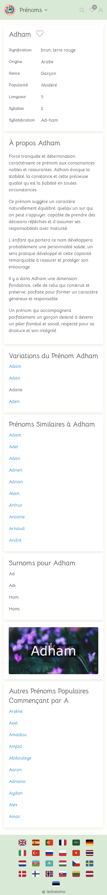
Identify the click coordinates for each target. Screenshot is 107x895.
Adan (14, 378)
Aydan (16, 793)
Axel (13, 723)
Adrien (15, 470)
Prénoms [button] (30, 10)
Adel (13, 446)
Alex (13, 804)
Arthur (15, 505)
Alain (14, 493)
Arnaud (17, 528)
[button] (81, 10)
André (15, 540)
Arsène (16, 711)
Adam (15, 366)
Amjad (15, 746)
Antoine (17, 516)
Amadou (18, 734)
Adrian (16, 481)
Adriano (17, 781)
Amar (14, 816)
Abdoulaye (20, 758)
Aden (14, 401)
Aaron (15, 769)
